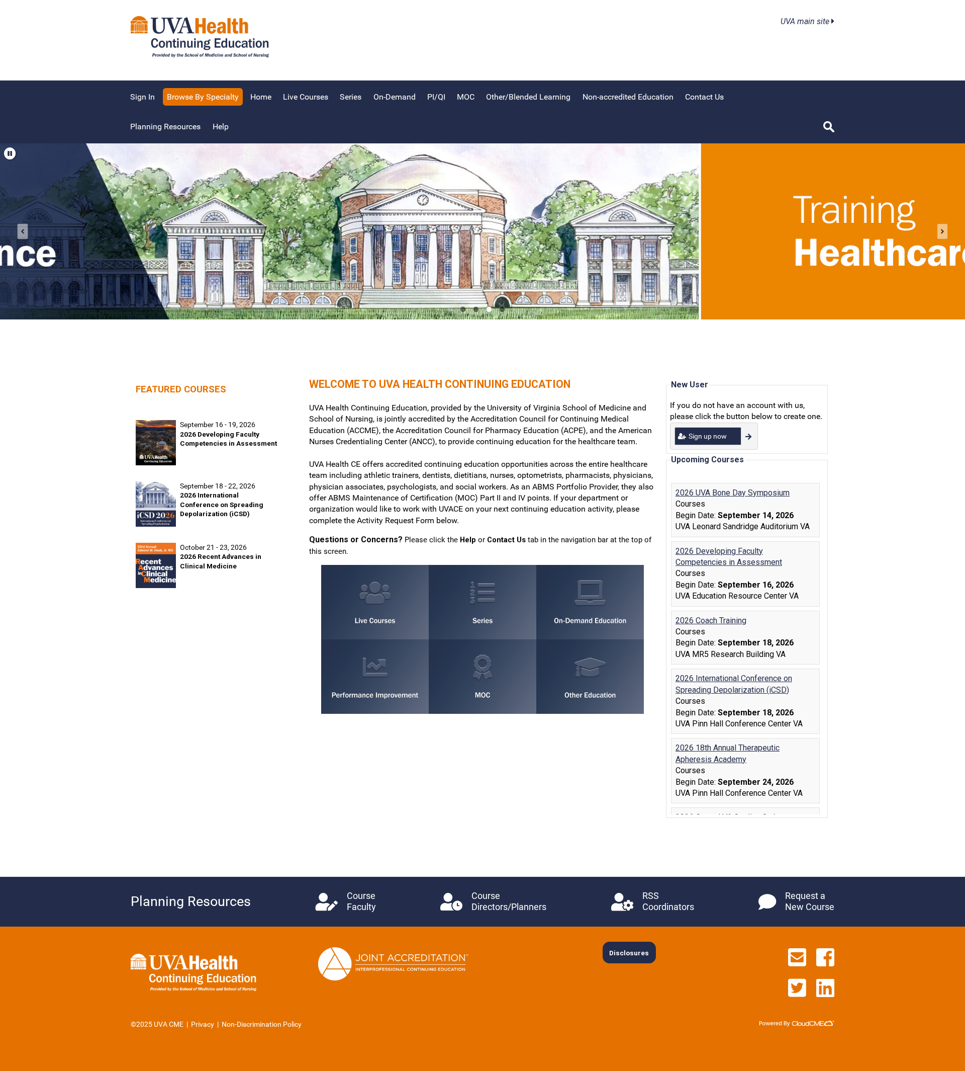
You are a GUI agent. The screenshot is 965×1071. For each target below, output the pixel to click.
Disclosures (629, 953)
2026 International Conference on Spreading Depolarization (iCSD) (221, 504)
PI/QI (436, 97)
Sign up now (708, 436)
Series (350, 97)
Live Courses (305, 97)
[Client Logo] (200, 54)
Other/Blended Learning (528, 97)
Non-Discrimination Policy (262, 1024)
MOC (465, 97)
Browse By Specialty (203, 97)
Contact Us (704, 97)
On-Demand (394, 97)
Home (260, 97)
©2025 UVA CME (157, 1024)
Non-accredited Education (628, 97)
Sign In (142, 97)
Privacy (202, 1024)
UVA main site (806, 21)
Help (221, 126)
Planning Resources (165, 126)
